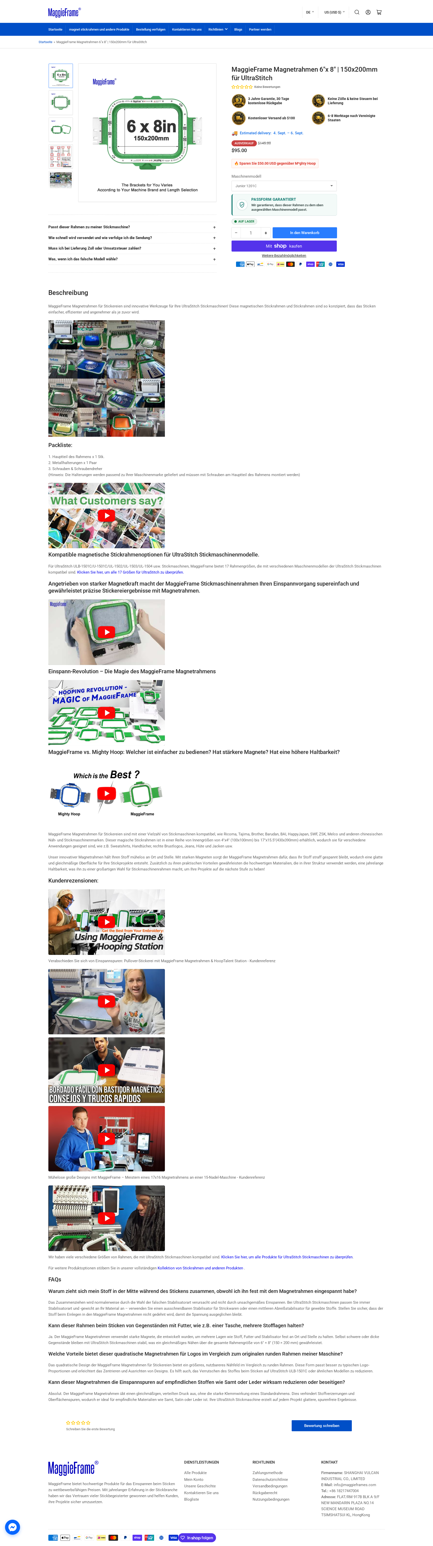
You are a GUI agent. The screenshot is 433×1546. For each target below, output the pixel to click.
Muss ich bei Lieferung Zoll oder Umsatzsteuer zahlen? (94, 248)
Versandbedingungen (270, 1486)
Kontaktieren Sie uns (187, 29)
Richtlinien (215, 29)
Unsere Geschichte (200, 1486)
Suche (357, 12)
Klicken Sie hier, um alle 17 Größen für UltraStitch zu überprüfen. (130, 572)
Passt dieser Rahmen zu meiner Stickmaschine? (89, 227)
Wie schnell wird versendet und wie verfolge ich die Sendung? (100, 238)
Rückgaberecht (265, 1493)
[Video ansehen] (106, 515)
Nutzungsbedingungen (271, 1499)
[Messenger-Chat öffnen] (12, 1527)
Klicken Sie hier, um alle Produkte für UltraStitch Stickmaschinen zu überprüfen (287, 1257)
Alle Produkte (195, 1473)
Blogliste (191, 1499)
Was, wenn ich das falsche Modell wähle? (83, 259)
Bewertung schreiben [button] (321, 1425)
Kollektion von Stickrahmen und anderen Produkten (201, 1268)
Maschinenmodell (246, 176)
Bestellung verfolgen (150, 29)
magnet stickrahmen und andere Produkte (99, 29)
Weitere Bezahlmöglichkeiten (284, 256)
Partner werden (260, 29)
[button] (242, 87)
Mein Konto (193, 1479)
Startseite (55, 29)
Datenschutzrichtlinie (270, 1479)
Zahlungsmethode (268, 1473)
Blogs (238, 29)
